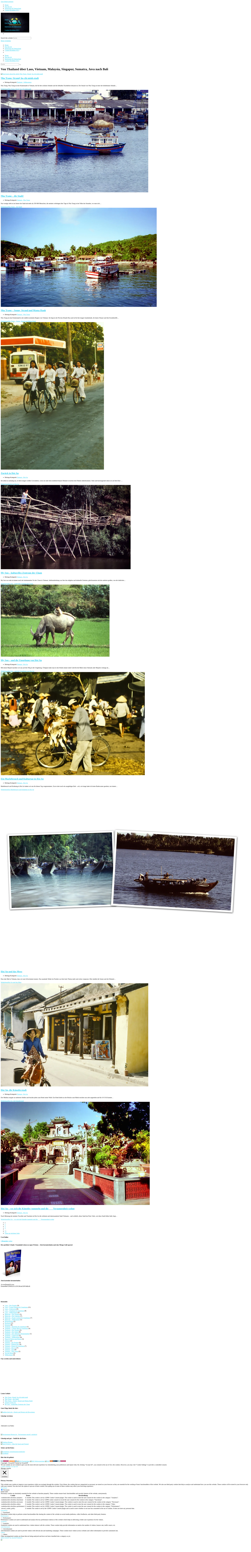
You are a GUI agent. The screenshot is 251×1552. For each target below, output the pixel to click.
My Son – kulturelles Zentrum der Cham (21, 573)
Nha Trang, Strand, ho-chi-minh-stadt (20, 78)
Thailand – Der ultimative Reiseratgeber (17, 1334)
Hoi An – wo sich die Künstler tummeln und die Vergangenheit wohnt (38, 1208)
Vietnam (7, 1341)
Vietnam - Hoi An (22, 477)
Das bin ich (8, 7)
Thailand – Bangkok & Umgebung (15, 1326)
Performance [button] (5, 1516)
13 (5, 1231)
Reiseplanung (9, 1321)
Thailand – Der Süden (11, 1332)
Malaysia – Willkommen (12, 1319)
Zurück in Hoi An (10, 473)
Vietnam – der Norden (12, 1342)
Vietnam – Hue (9, 1349)
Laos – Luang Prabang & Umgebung (16, 1307)
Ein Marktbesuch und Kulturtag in (22, 779)
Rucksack (8, 1323)
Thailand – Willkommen (12, 1337)
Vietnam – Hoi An (10, 1348)
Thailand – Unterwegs (12, 1335)
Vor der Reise (9, 1353)
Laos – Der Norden (11, 1305)
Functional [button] (4, 1510)
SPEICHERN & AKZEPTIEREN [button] (11, 1538)
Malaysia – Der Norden (12, 1314)
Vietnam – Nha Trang (11, 1351)
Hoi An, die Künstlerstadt (14, 1090)
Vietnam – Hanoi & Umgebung (14, 1346)
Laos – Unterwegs (10, 1309)
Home (7, 5)
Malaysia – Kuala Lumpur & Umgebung (17, 1318)
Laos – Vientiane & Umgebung (14, 1311)
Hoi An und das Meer (11, 971)
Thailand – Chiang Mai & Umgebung (16, 1328)
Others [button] (3, 1532)
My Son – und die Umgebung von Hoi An (21, 660)
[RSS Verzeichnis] (13, 1461)
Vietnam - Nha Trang (23, 200)
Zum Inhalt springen (7, 1)
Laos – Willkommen (11, 1312)
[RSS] (37, 1461)
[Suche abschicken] (20, 64)
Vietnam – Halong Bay (12, 1344)
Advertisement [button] (5, 1527)
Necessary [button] (4, 1488)
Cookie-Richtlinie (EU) (12, 10)
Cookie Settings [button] (6, 1466)
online (6, 1241)
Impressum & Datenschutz (13, 8)
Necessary (6, 1490)
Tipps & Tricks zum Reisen (13, 1339)
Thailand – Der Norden (12, 1330)
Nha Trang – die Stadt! (12, 196)
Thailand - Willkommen (24, 82)
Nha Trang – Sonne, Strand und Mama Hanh (23, 310)
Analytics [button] (4, 1521)
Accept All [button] (14, 1466)
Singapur (7, 1325)
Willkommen (9, 1355)
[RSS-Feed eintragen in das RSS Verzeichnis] (54, 1461)
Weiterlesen (16, 89)
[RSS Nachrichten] (23, 1461)
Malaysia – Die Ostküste (12, 1316)
